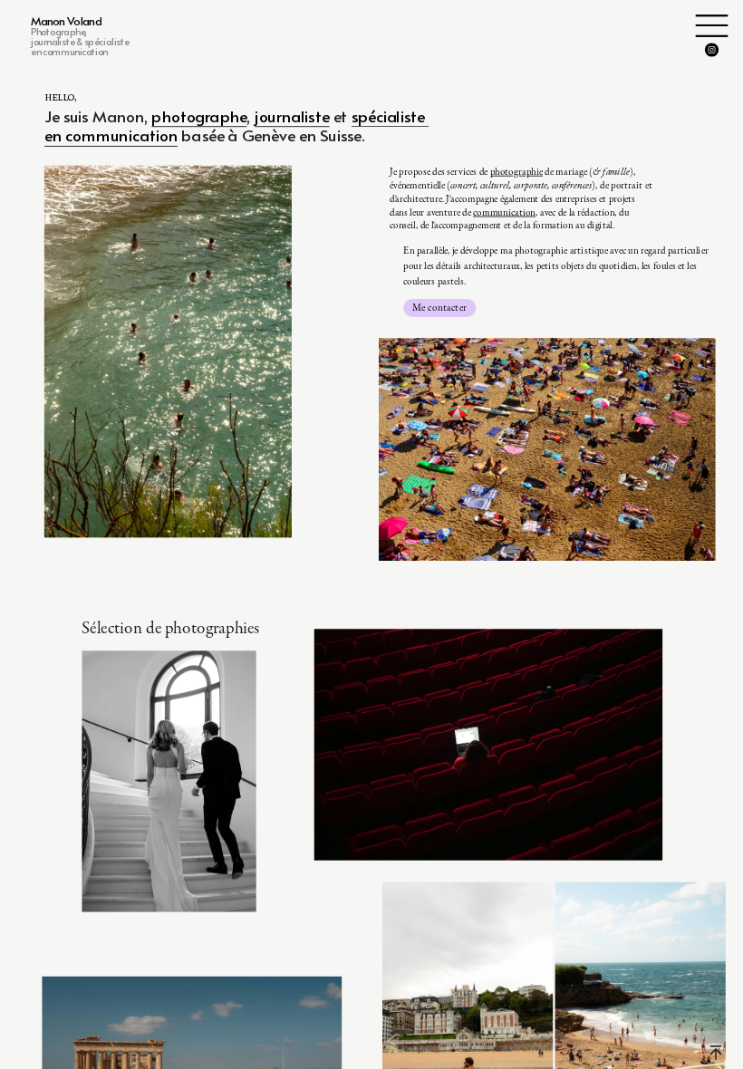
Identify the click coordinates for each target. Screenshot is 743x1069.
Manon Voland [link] (66, 21)
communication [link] (504, 212)
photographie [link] (516, 172)
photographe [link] (198, 115)
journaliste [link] (292, 115)
